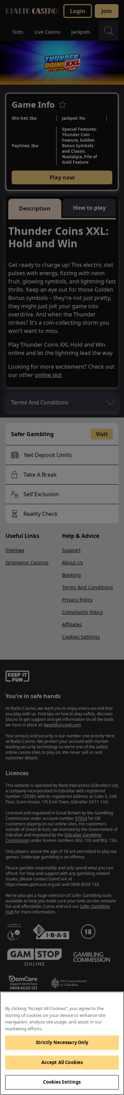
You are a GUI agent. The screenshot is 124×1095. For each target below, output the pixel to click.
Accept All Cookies (62, 1062)
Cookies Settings (62, 1082)
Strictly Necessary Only (62, 1042)
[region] (62, 1043)
